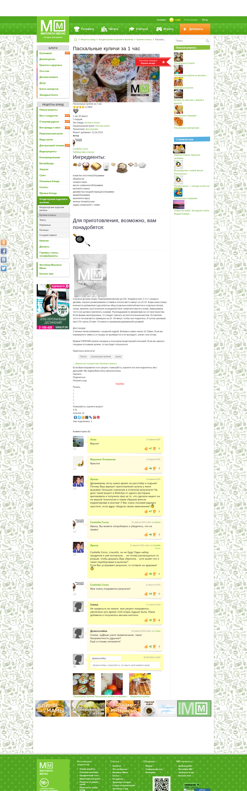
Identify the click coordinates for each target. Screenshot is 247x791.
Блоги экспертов (48, 88)
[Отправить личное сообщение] (74, 449)
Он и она (44, 71)
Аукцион (161, 20)
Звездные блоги (48, 94)
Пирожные (45, 225)
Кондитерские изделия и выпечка (116, 39)
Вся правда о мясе (49, 127)
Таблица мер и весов (83, 152)
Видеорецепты (47, 151)
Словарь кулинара (89, 772)
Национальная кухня (51, 133)
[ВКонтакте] (75, 417)
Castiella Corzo (80, 149)
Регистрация (191, 20)
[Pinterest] (98, 417)
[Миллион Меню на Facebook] (3, 251)
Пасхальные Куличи (83, 696)
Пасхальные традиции (185, 198)
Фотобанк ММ (185, 769)
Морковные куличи (140, 696)
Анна (93, 439)
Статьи (115, 776)
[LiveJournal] (91, 417)
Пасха (83, 356)
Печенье (44, 230)
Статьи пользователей (123, 785)
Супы (42, 175)
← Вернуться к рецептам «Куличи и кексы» (95, 363)
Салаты (43, 187)
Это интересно (119, 769)
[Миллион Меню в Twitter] (3, 268)
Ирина (94, 479)
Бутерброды (46, 163)
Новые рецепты (48, 109)
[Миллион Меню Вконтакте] (3, 259)
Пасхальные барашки (185, 115)
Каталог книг (46, 273)
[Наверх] (3, 284)
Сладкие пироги (48, 235)
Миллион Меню (120, 772)
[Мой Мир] (87, 417)
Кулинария (45, 53)
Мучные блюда (48, 193)
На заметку (117, 779)
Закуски (43, 169)
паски (118, 356)
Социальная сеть (154, 769)
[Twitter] (79, 417)
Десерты (44, 246)
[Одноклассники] (83, 417)
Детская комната (48, 77)
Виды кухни (46, 139)
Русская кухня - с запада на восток (191, 186)
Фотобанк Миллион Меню (50, 266)
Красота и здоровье (50, 65)
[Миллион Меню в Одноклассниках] (3, 242)
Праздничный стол (89, 775)
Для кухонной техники (51, 145)
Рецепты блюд (88, 39)
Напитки (44, 240)
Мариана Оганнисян (103, 459)
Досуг (42, 82)
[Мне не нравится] (154, 448)
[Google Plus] (94, 417)
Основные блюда (49, 181)
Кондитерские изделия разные (51, 209)
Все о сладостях (48, 115)
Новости (116, 766)
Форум (149, 766)
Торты (42, 220)
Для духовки (92, 129)
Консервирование (49, 157)
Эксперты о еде (120, 789)
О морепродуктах (49, 121)
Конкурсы (151, 772)
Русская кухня (102, 126)
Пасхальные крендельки (186, 128)
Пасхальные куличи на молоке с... (112, 696)
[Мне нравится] (146, 448)
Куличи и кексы (144, 39)
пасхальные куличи (101, 356)
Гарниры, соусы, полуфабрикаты (48, 254)
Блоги (53, 48)
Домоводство (47, 59)
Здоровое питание (121, 782)
